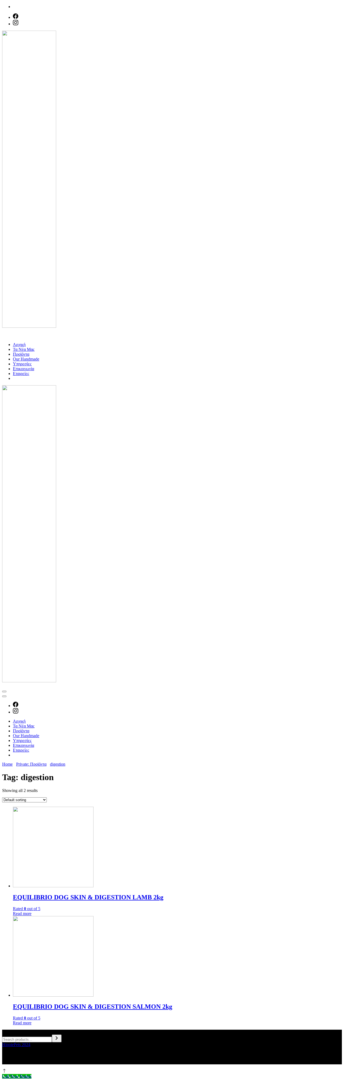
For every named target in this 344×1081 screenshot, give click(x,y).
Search (8, 1032)
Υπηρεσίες (22, 364)
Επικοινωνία (23, 368)
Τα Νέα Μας (23, 349)
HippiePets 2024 (16, 1044)
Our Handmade (26, 359)
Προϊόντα (21, 354)
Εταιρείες (21, 373)
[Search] (57, 1038)
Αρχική (19, 344)
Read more (22, 913)
